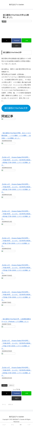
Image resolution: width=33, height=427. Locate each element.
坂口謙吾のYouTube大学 (16, 108)
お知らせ (4, 385)
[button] (16, 45)
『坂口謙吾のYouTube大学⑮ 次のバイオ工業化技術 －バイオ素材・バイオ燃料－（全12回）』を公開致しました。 (16, 135)
